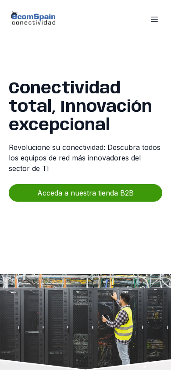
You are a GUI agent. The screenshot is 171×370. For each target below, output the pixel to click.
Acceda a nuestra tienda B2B (85, 193)
